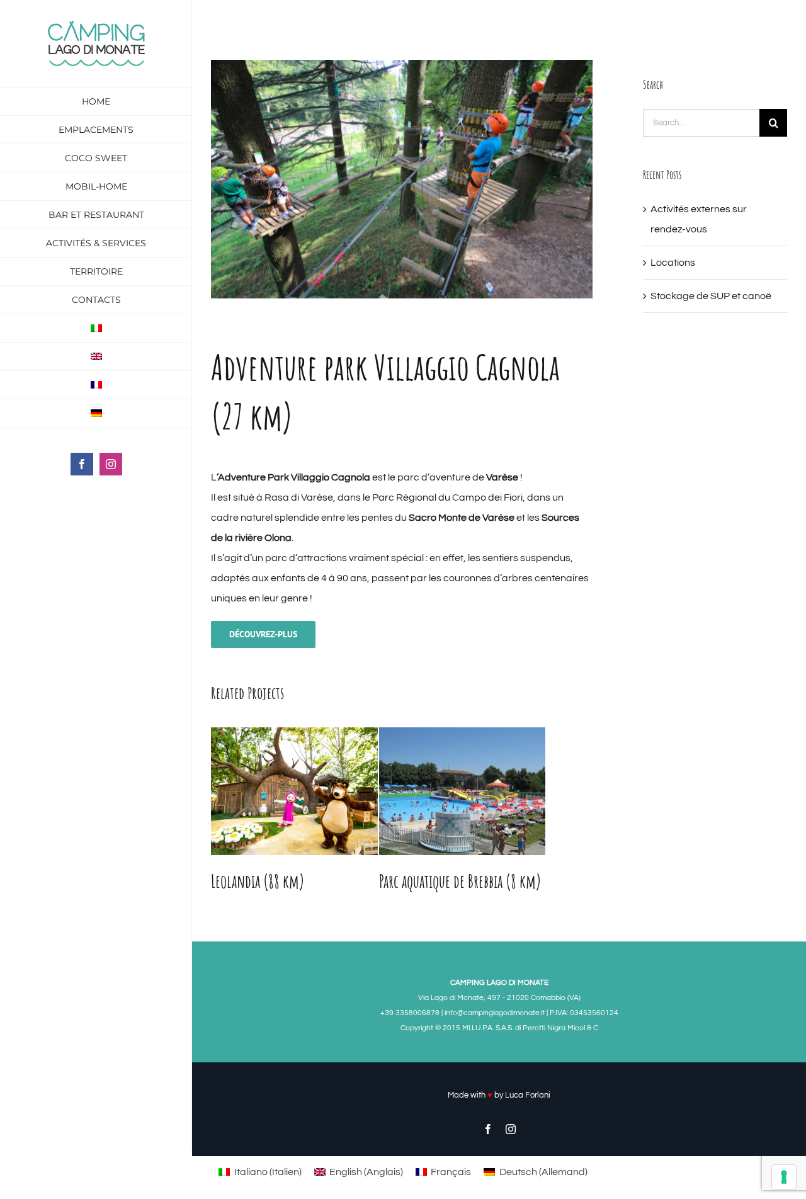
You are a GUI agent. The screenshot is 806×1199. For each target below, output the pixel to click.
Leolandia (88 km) (258, 881)
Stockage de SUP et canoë (710, 296)
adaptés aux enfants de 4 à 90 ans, (290, 578)
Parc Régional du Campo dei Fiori (447, 497)
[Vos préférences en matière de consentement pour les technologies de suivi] (784, 1177)
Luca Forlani (527, 1095)
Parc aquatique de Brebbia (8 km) (460, 881)
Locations (672, 263)
